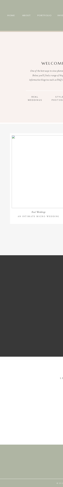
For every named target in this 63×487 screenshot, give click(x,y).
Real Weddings (38, 212)
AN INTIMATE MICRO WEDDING (38, 216)
